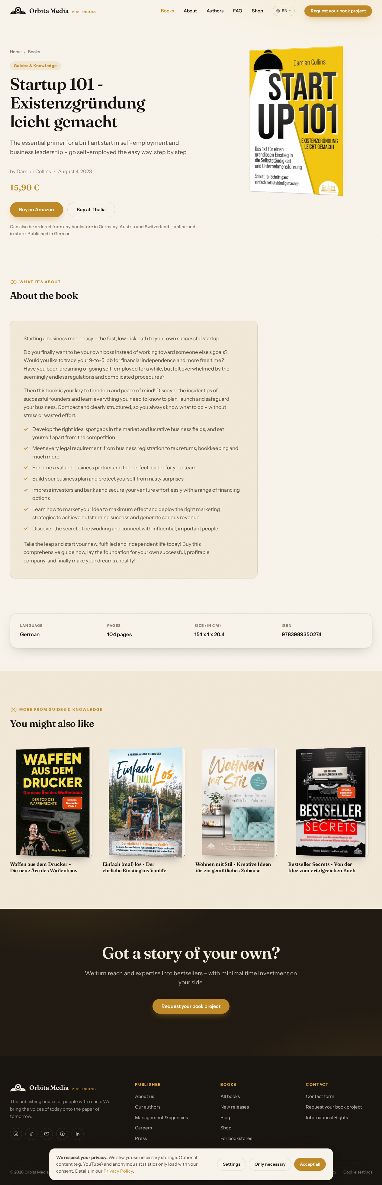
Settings (231, 1164)
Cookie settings (357, 1172)
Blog (225, 1117)
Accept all (310, 1164)
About (190, 11)
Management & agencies (161, 1117)
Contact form (320, 1096)
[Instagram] (16, 1134)
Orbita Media (63, 11)
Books (167, 11)
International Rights (327, 1117)
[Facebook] (62, 1134)
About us (144, 1096)
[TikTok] (31, 1134)
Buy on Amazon (36, 209)
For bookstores (236, 1138)
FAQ (237, 11)
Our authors (147, 1107)
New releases (234, 1107)
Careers (143, 1128)
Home (16, 51)
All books (230, 1096)
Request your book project (338, 10)
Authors (215, 11)
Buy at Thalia (91, 209)
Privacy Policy (118, 1171)
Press (141, 1138)
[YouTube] (47, 1134)
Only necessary (270, 1164)
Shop (257, 11)
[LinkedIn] (78, 1134)
